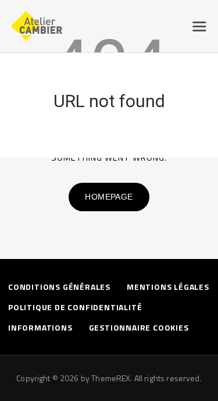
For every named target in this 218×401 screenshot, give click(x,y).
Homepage (109, 196)
